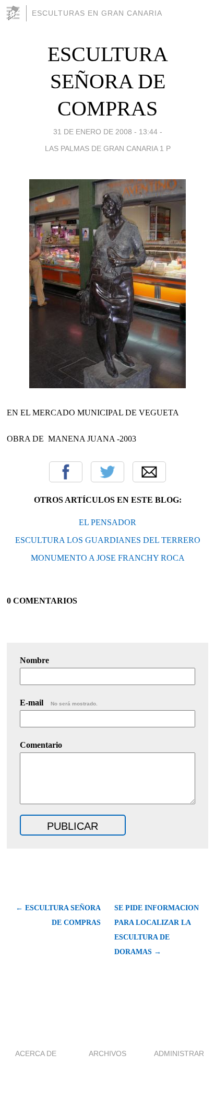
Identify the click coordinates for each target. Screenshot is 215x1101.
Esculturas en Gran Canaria (97, 13)
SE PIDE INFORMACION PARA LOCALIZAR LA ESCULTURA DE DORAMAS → (156, 930)
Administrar (179, 1053)
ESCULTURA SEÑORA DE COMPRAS (107, 81)
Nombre (34, 660)
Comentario (41, 744)
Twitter (107, 471)
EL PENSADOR (107, 522)
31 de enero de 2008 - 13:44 (105, 132)
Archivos (107, 1053)
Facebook (65, 471)
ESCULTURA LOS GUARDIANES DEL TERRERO (107, 540)
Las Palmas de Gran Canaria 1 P (108, 148)
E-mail (59, 702)
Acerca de (35, 1053)
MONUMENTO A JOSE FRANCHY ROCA (108, 557)
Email (149, 471)
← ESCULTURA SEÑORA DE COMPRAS (58, 915)
